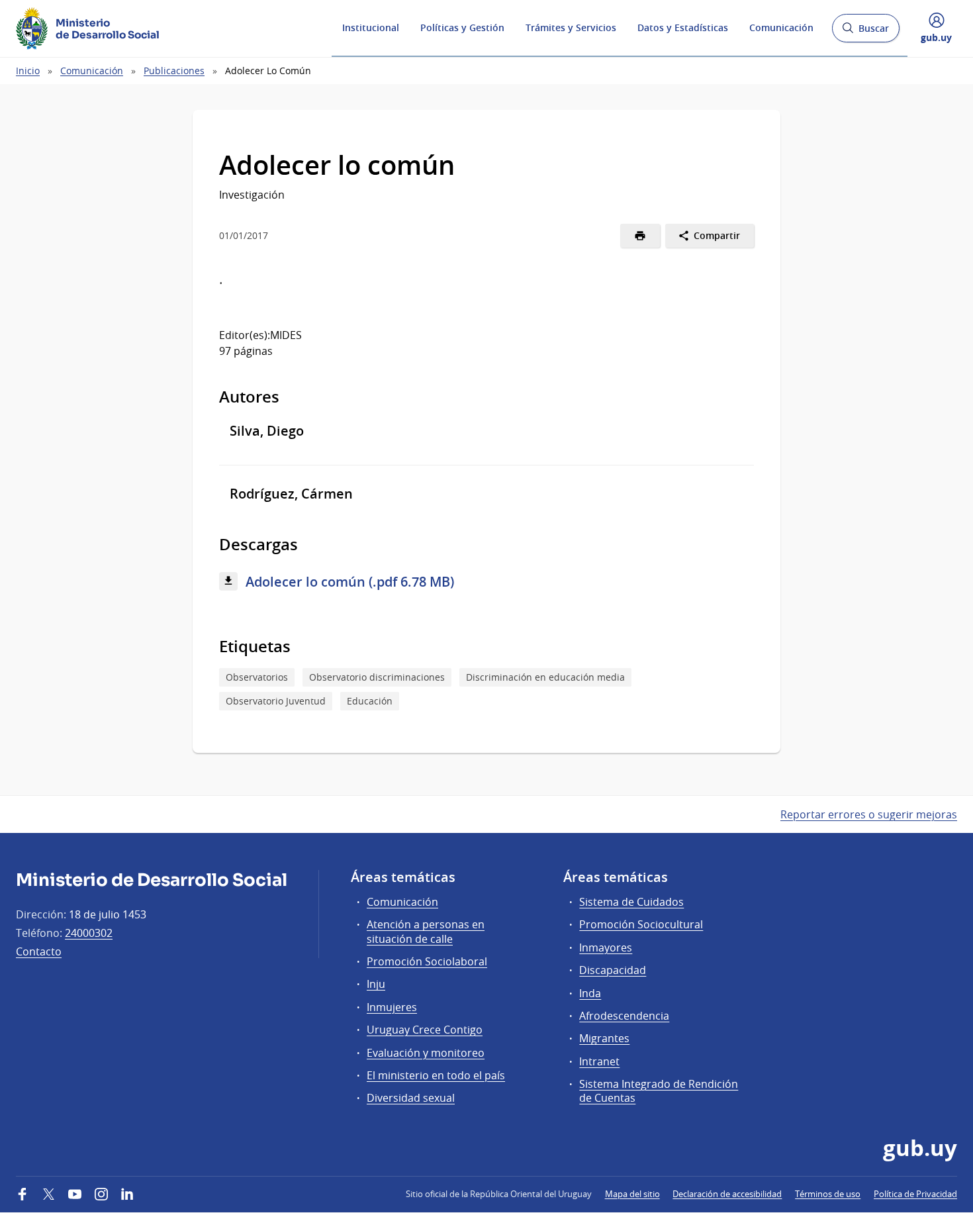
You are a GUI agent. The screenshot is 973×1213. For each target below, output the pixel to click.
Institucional (370, 27)
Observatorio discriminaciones (377, 677)
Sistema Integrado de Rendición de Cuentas (658, 1091)
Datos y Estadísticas (682, 27)
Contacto (39, 951)
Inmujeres (392, 1007)
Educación (370, 701)
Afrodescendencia (624, 1015)
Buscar (865, 32)
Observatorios (257, 677)
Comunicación (781, 27)
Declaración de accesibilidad (727, 1194)
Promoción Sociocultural (641, 924)
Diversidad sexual (411, 1098)
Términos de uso (827, 1194)
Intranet (599, 1061)
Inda (590, 993)
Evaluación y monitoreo (426, 1052)
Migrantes (604, 1038)
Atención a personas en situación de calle (426, 931)
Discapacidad (612, 970)
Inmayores (605, 947)
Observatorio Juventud (276, 701)
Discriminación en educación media (545, 677)
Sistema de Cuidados (631, 902)
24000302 (89, 933)
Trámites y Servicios (571, 27)
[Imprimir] (640, 236)
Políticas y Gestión (462, 27)
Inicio (28, 70)
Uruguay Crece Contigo (425, 1029)
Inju (376, 984)
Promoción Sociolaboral (427, 961)
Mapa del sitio (632, 1194)
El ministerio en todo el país (436, 1075)
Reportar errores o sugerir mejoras (868, 814)
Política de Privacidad (915, 1194)
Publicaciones (174, 70)
